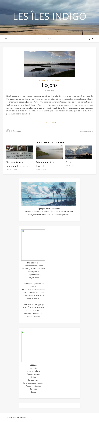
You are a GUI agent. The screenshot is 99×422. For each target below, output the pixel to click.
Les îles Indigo (49, 16)
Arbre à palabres (33, 371)
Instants (43, 81)
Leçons (49, 85)
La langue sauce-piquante (33, 383)
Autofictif (33, 368)
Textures (33, 389)
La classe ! (55, 81)
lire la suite (49, 122)
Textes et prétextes (33, 386)
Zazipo (33, 392)
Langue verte (33, 380)
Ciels (68, 162)
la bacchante (16, 131)
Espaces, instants (33, 374)
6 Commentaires (86, 131)
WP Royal (23, 417)
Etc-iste (33, 377)
